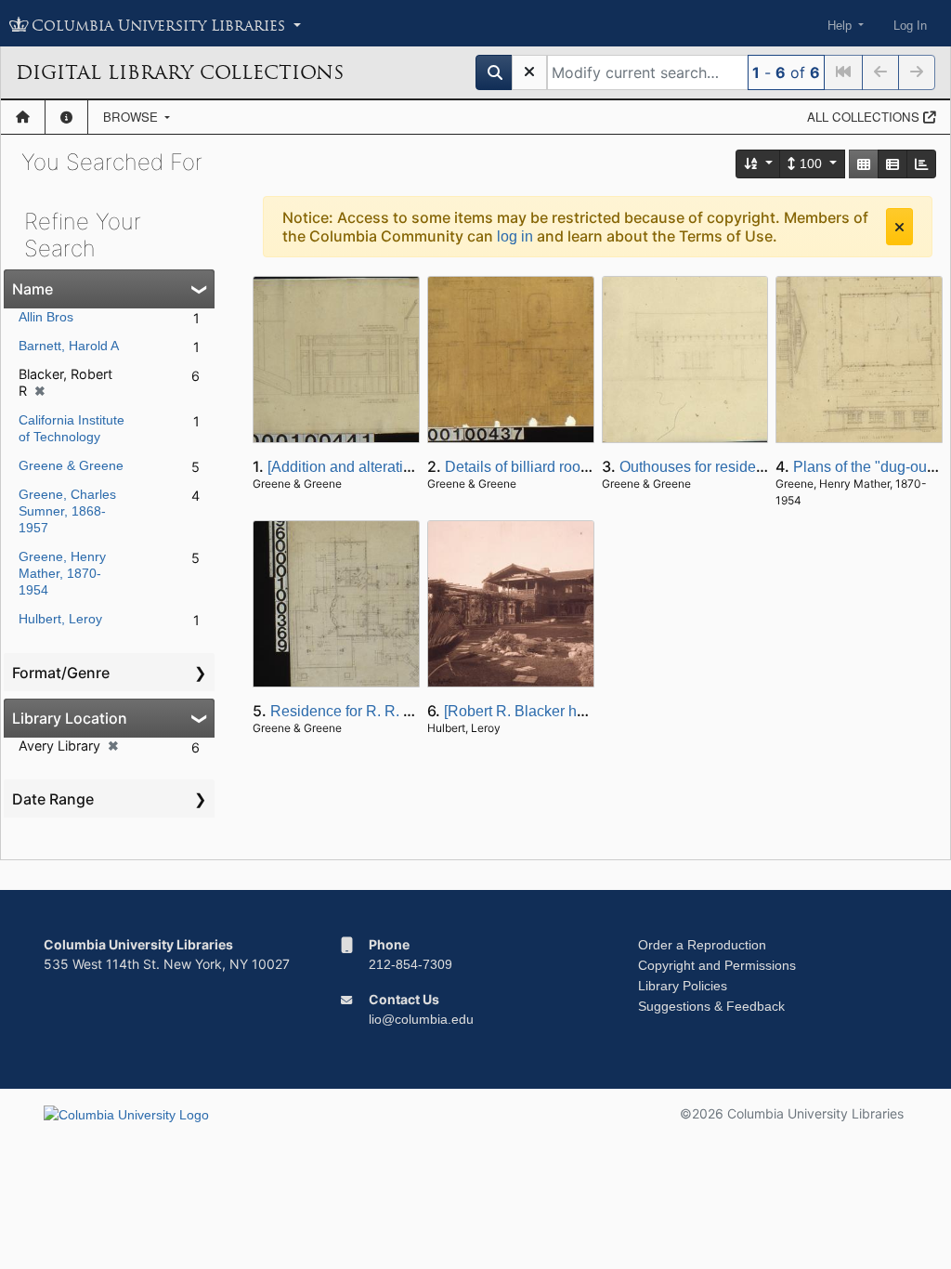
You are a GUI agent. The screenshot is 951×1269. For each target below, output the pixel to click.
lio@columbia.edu (421, 1019)
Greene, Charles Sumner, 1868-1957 (67, 511)
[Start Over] (529, 72)
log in (515, 236)
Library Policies (682, 985)
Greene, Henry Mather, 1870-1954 (62, 573)
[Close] (899, 226)
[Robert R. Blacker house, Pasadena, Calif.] (587, 711)
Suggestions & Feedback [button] (711, 1006)
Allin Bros (46, 316)
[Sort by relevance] (759, 164)
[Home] (23, 117)
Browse (132, 116)
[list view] (892, 164)
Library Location (69, 718)
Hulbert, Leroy (60, 618)
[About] (66, 117)
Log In (910, 26)
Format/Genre (61, 672)
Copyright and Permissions (717, 965)
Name (32, 289)
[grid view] (864, 164)
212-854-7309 (410, 964)
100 (811, 163)
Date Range (53, 799)
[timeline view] (921, 164)
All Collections (865, 116)
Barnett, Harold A (69, 345)
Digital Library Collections (180, 72)
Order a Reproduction (702, 944)
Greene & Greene (71, 465)
